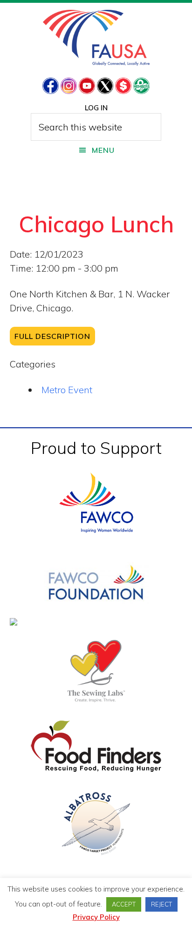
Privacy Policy (96, 917)
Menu (103, 150)
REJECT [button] (161, 904)
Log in (96, 107)
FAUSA (96, 38)
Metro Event (66, 390)
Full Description (52, 336)
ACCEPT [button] (124, 904)
